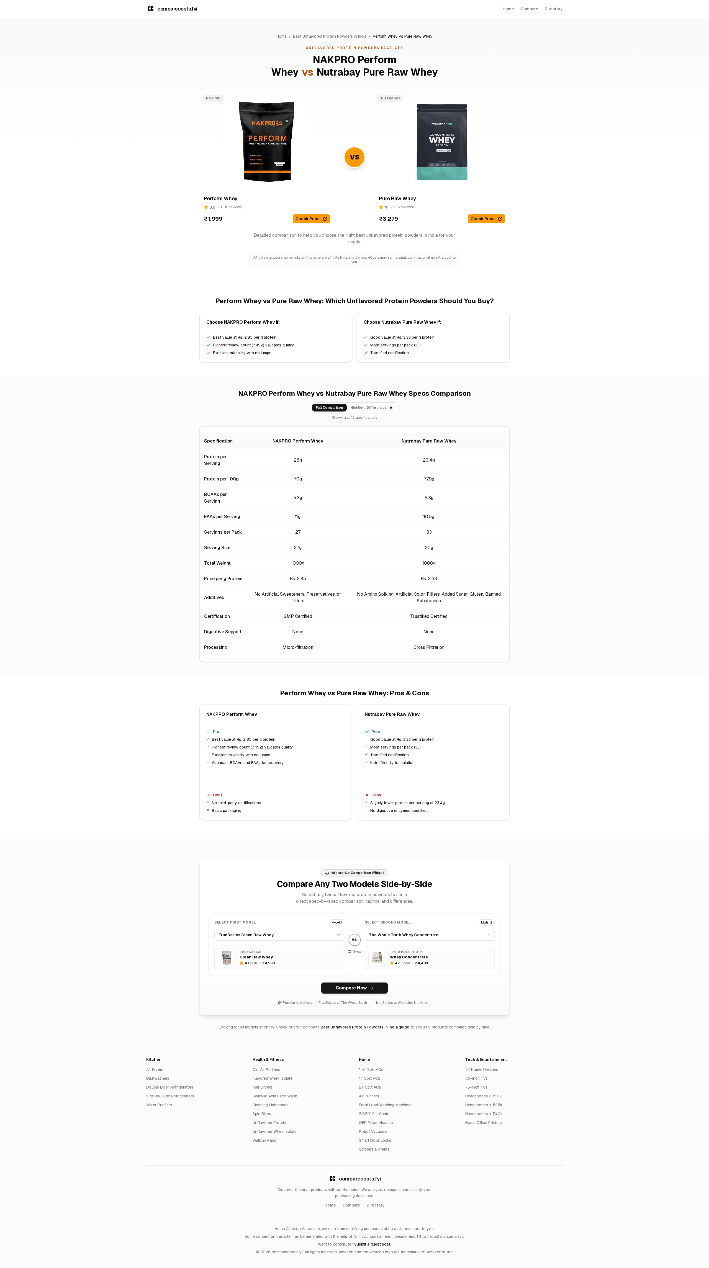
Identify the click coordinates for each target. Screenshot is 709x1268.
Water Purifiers (159, 1104)
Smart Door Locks (375, 1140)
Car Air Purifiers (266, 1069)
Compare (529, 8)
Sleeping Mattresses (271, 1104)
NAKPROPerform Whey (249, 322)
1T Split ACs (369, 1078)
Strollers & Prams (374, 1149)
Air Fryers (154, 1069)
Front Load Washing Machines (386, 1104)
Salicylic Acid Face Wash (275, 1096)
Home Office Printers (483, 1122)
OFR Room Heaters (376, 1122)
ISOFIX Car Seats (374, 1113)
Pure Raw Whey (418, 36)
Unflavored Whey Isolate (275, 1131)
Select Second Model (388, 922)
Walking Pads (264, 1140)
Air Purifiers (369, 1096)
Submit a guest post (372, 1244)
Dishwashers (157, 1078)
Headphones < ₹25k (483, 1104)
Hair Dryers (263, 1087)
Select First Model (235, 922)
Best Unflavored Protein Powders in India (329, 36)
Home (508, 8)
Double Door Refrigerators (169, 1087)
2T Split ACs (370, 1087)
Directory (554, 8)
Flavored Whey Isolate (272, 1078)
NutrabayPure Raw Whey (377, 72)
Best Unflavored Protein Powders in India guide (365, 1027)
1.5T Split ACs (371, 1069)
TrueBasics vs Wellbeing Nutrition (401, 1002)
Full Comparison (329, 407)
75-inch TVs (476, 1087)
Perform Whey (385, 36)
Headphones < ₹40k (484, 1113)
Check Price (308, 218)
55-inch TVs (476, 1078)
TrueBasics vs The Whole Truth (342, 1002)
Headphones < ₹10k (483, 1096)
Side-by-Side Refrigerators (170, 1096)
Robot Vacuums (373, 1131)
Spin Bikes (262, 1113)
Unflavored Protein (269, 1122)
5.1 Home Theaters (481, 1069)
